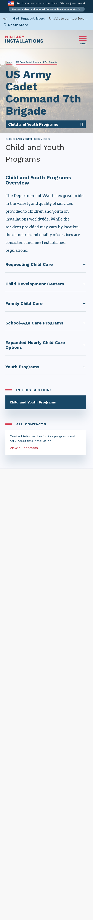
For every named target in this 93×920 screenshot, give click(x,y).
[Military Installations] (24, 41)
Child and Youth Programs (33, 402)
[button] (47, 9)
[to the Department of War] (11, 3)
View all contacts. (24, 448)
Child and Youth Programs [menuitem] (33, 124)
